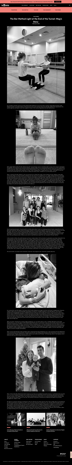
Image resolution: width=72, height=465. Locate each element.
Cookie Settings (56, 447)
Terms (42, 461)
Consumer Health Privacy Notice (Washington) (30, 461)
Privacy (18, 461)
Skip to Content (12, 4)
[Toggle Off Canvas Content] (70, 5)
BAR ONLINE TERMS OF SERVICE (63, 461)
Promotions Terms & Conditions (50, 461)
